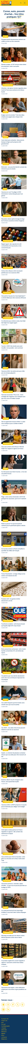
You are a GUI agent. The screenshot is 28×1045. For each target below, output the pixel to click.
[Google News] (3, 1005)
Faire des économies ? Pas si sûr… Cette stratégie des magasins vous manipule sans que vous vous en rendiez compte (13, 396)
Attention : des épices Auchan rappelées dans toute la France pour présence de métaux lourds (14, 90)
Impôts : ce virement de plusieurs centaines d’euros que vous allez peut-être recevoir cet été (13, 754)
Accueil (3, 1024)
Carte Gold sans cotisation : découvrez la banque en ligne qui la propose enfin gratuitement (12, 142)
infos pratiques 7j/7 (15, 15)
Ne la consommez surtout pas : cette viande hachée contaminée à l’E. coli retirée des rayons (13, 651)
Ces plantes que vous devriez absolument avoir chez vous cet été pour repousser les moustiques (13, 677)
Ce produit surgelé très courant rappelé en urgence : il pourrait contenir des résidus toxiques (13, 962)
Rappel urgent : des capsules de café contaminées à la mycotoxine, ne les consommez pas (11, 246)
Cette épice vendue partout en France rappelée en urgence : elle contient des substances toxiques (12, 831)
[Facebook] (8, 1005)
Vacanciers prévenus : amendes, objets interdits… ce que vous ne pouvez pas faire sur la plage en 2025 (14, 885)
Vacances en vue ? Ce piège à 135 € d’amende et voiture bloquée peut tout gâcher (12, 194)
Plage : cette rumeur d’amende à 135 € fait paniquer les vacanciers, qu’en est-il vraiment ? (13, 498)
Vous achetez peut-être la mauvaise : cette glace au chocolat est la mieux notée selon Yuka (13, 858)
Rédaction (4, 1039)
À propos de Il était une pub (4, 1020)
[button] (21, 3)
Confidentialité (5, 1026)
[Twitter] (18, 1005)
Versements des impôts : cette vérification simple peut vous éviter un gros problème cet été (13, 989)
